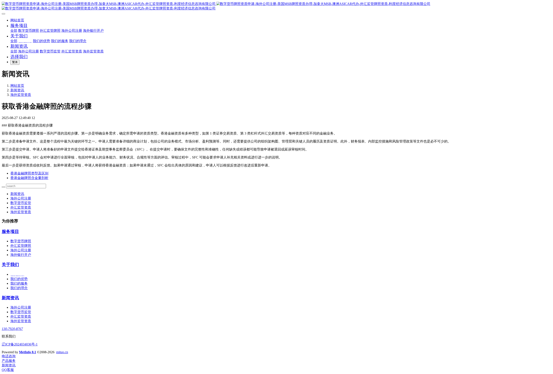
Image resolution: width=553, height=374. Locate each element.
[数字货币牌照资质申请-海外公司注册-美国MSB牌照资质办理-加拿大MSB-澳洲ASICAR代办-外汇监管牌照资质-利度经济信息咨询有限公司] (276, 6)
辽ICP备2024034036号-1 (20, 344)
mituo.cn (62, 352)
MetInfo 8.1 (27, 352)
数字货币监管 (20, 203)
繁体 (15, 62)
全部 (13, 30)
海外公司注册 (20, 198)
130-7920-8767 (12, 329)
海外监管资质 (20, 95)
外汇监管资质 (20, 207)
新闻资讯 (17, 90)
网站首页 (17, 20)
